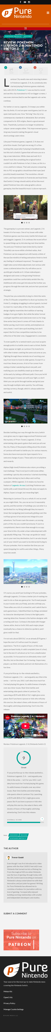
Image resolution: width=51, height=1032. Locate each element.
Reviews (27, 36)
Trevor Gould (12, 54)
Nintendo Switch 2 (13, 36)
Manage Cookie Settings (14, 1009)
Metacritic (8, 991)
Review (24, 835)
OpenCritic (8, 997)
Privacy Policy (9, 1003)
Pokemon (14, 835)
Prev (6, 207)
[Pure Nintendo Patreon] (21, 940)
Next (44, 207)
